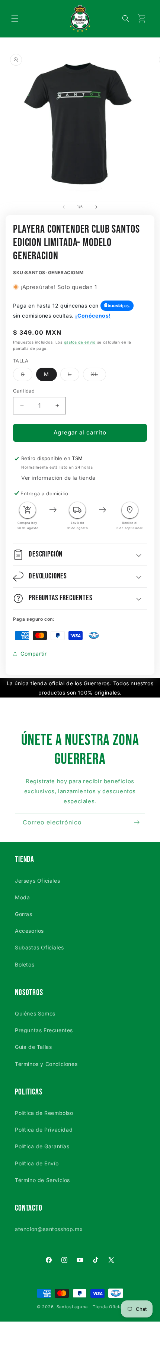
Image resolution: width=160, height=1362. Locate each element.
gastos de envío (80, 342)
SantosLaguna (72, 1306)
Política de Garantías (42, 1146)
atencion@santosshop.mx (49, 1229)
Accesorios (29, 931)
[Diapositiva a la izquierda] (63, 207)
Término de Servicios (42, 1180)
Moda (22, 897)
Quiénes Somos (35, 1013)
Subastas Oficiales (39, 947)
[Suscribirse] (136, 822)
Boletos (24, 964)
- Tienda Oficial (106, 1306)
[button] (15, 18)
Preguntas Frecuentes (44, 1030)
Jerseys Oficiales (37, 880)
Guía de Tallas (33, 1047)
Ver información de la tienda (58, 478)
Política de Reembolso (44, 1113)
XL (98, 376)
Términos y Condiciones (46, 1064)
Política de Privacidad (44, 1129)
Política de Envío (36, 1163)
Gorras (23, 914)
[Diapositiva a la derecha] (96, 207)
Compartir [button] (33, 653)
